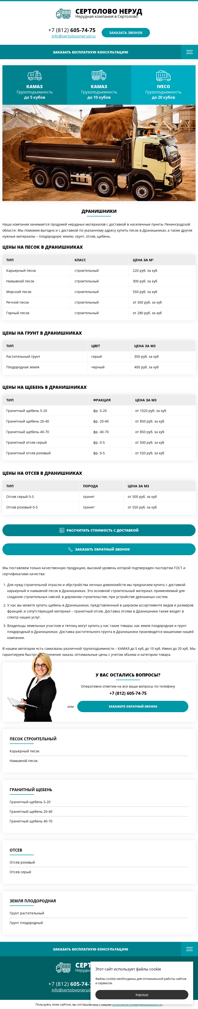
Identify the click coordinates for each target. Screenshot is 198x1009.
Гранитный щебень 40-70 (31, 821)
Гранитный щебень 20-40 (31, 811)
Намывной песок (24, 760)
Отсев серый (20, 872)
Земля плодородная (33, 901)
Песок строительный (33, 739)
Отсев (16, 850)
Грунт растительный (27, 913)
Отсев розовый (22, 862)
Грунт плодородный (26, 922)
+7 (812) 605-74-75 (128, 693)
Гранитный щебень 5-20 (30, 802)
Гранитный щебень (31, 789)
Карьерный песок (24, 751)
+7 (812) (72, 29)
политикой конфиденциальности (137, 1004)
